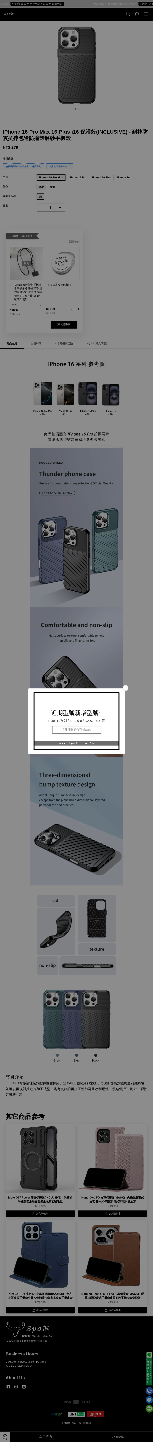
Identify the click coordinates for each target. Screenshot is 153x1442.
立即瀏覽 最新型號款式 (76, 729)
